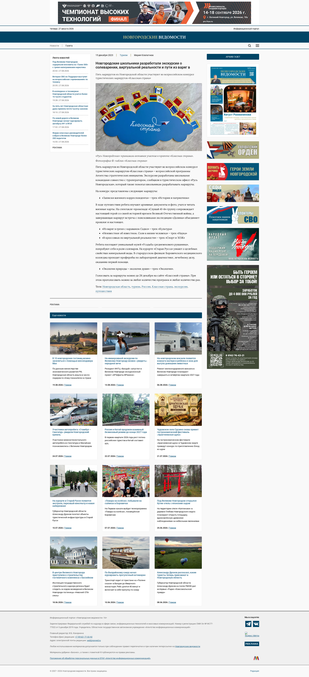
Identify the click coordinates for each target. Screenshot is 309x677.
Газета (69, 45)
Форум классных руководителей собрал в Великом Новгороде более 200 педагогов (69, 136)
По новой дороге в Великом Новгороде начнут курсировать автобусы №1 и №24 (67, 121)
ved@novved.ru (94, 640)
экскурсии (180, 286)
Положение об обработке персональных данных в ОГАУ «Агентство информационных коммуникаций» (100, 658)
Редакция (254, 671)
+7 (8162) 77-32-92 (83, 637)
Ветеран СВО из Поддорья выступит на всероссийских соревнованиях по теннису (70, 79)
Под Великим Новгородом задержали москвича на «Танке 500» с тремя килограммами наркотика (70, 65)
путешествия (104, 291)
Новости (54, 45)
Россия (146, 286)
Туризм (123, 55)
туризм (135, 286)
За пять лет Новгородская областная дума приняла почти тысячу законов (70, 107)
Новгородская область (116, 286)
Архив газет (233, 56)
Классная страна (162, 286)
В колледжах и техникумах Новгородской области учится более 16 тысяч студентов (69, 94)
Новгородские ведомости (187, 646)
